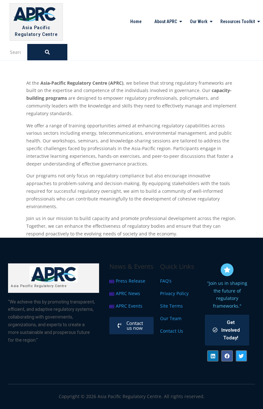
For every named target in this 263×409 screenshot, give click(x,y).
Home (135, 21)
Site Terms (171, 306)
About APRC (165, 21)
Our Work (199, 21)
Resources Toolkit (237, 21)
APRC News (128, 293)
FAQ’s (166, 281)
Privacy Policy (174, 293)
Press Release (130, 281)
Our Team (171, 318)
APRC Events (129, 306)
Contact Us (171, 331)
